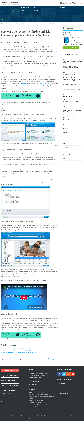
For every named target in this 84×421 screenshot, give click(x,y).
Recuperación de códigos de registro (38, 373)
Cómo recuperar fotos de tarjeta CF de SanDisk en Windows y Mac (19, 348)
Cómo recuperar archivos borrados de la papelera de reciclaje (73, 73)
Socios (2, 395)
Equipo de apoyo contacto (35, 377)
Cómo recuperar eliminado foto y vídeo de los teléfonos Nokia (71, 100)
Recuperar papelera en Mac (36, 400)
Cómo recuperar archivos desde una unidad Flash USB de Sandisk (19, 352)
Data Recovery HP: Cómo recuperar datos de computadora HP (72, 85)
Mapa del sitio (52, 415)
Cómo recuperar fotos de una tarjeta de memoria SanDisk (17, 350)
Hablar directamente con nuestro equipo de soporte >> (42, 359)
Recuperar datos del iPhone (36, 392)
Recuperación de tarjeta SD (36, 402)
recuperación (12, 23)
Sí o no (35, 7)
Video (64, 139)
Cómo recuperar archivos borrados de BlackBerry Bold (73, 95)
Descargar (68, 47)
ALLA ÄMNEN (66, 3)
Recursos (5, 23)
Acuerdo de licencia (43, 415)
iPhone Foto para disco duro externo (38, 394)
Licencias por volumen (6, 393)
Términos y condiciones (25, 415)
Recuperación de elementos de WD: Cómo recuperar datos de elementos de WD (72, 61)
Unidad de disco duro (68, 155)
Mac (48, 7)
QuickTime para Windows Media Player (39, 404)
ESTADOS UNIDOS (63, 393)
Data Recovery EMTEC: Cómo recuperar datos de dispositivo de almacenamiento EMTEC (71, 79)
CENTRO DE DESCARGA (11, 375)
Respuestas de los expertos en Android (39, 406)
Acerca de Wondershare (12, 415)
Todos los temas (25, 7)
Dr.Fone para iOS (67, 34)
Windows (62, 7)
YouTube (65, 151)
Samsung (65, 147)
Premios (3, 401)
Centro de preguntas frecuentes (37, 375)
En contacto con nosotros (63, 415)
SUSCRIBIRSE (61, 383)
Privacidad (34, 415)
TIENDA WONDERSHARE (11, 370)
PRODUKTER (78, 3)
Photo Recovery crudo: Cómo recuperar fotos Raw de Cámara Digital (71, 67)
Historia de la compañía (7, 397)
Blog (72, 415)
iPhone (22, 10)
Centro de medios (5, 399)
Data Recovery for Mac (42, 83)
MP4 (64, 158)
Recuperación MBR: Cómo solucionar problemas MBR (73, 110)
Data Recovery (23, 83)
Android (36, 10)
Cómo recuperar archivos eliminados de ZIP (72, 105)
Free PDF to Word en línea (36, 385)
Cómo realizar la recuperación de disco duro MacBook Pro (71, 90)
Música (65, 143)
